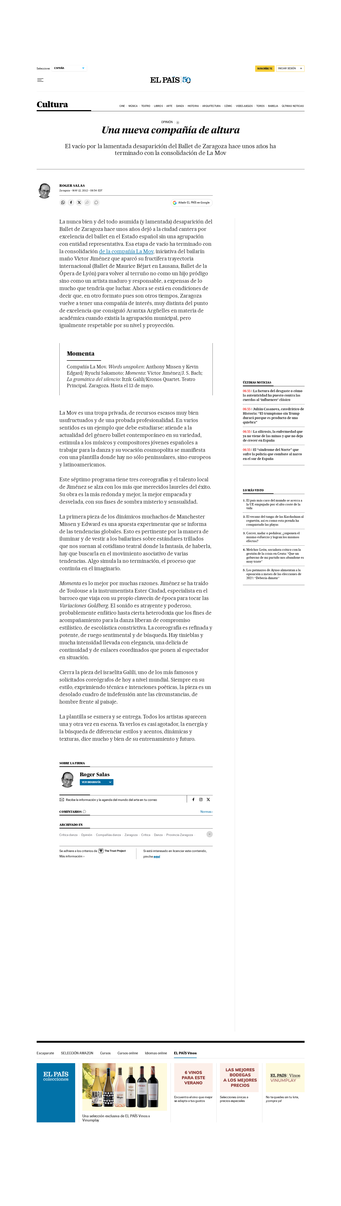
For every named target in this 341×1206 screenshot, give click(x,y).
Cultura (52, 104)
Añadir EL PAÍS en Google (193, 202)
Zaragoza (131, 835)
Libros (158, 106)
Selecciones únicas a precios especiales (234, 1099)
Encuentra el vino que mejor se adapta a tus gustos (193, 1099)
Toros (260, 106)
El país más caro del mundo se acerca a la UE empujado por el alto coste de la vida (274, 504)
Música (133, 106)
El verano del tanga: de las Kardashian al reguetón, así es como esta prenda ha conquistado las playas (275, 520)
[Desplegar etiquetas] (209, 834)
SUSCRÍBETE (265, 68)
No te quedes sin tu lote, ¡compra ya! (282, 1099)
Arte (169, 106)
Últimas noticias (293, 106)
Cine (122, 106)
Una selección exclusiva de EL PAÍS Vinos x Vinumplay (116, 1118)
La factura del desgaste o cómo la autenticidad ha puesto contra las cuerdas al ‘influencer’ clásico (272, 395)
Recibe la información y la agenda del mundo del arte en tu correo (111, 800)
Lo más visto (253, 490)
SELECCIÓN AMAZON (77, 1053)
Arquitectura (211, 106)
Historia (193, 106)
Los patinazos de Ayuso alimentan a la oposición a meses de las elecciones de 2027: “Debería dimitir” (273, 574)
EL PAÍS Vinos (185, 1053)
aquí (157, 856)
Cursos (105, 1053)
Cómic (228, 106)
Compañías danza (108, 835)
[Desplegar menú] (40, 80)
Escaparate (45, 1053)
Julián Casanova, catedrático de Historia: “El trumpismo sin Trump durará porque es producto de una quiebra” (273, 415)
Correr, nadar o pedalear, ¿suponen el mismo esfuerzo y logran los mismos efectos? (273, 537)
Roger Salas (72, 186)
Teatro (146, 106)
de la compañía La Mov (126, 251)
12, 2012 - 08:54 (87, 190)
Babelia (273, 106)
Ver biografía (91, 782)
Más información (71, 856)
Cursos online (128, 1053)
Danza (180, 106)
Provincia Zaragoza (179, 835)
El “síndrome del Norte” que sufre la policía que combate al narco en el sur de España (272, 454)
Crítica (145, 835)
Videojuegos (244, 106)
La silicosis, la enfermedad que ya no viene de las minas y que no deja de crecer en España (273, 435)
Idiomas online (156, 1053)
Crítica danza (68, 835)
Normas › (206, 811)
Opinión (86, 835)
